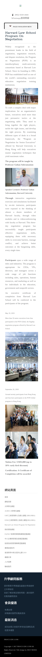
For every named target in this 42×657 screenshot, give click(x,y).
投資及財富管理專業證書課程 (15, 543)
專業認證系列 (9, 548)
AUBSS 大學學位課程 (12, 511)
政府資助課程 (9, 529)
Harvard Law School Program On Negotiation (20, 525)
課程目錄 (8, 502)
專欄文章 (8, 557)
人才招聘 (8, 562)
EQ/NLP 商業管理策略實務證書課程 (17, 534)
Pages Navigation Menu (22, 27)
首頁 (6, 497)
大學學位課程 (9, 506)
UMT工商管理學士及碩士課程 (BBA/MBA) (20, 515)
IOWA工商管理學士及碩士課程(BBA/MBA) (20, 520)
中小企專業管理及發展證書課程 (16, 539)
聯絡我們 (8, 566)
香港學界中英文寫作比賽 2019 (15, 553)
